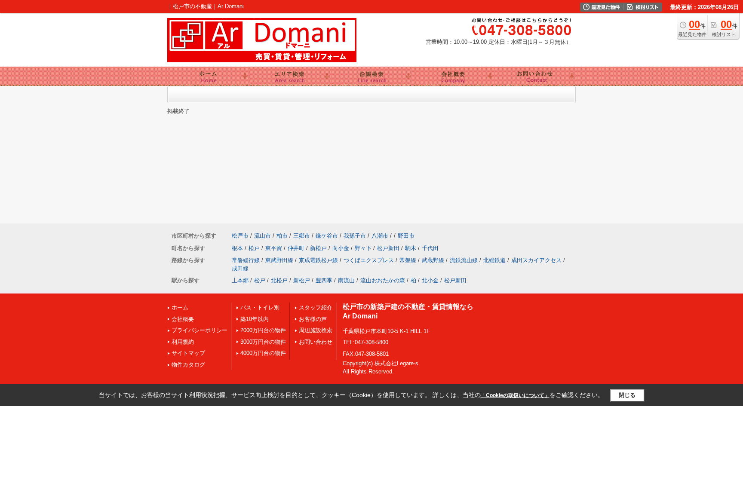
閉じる (627, 395)
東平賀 (273, 248)
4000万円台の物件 (263, 353)
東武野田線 (279, 260)
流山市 (262, 235)
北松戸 (279, 280)
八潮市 (380, 235)
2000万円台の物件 (263, 330)
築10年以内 (254, 319)
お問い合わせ (315, 342)
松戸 (254, 248)
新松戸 (318, 248)
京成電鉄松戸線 (318, 260)
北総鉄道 (494, 260)
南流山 (346, 280)
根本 (237, 248)
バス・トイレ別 (259, 307)
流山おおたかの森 (382, 280)
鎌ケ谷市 (327, 235)
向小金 (340, 248)
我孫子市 (355, 235)
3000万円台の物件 (263, 342)
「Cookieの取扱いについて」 (515, 395)
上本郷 (240, 280)
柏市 (282, 235)
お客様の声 (313, 319)
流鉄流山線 (464, 260)
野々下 (363, 248)
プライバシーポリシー (199, 330)
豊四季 (324, 280)
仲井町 (296, 248)
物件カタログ (188, 364)
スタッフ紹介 (315, 307)
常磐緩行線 (246, 260)
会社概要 (183, 319)
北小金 (430, 280)
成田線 (240, 268)
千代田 (430, 248)
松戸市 (240, 235)
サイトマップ (188, 353)
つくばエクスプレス (369, 260)
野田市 (406, 235)
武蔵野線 (433, 260)
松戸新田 (388, 248)
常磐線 (407, 260)
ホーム (180, 307)
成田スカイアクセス (536, 260)
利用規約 (183, 342)
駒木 (410, 248)
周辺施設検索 (315, 330)
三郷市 (301, 235)
